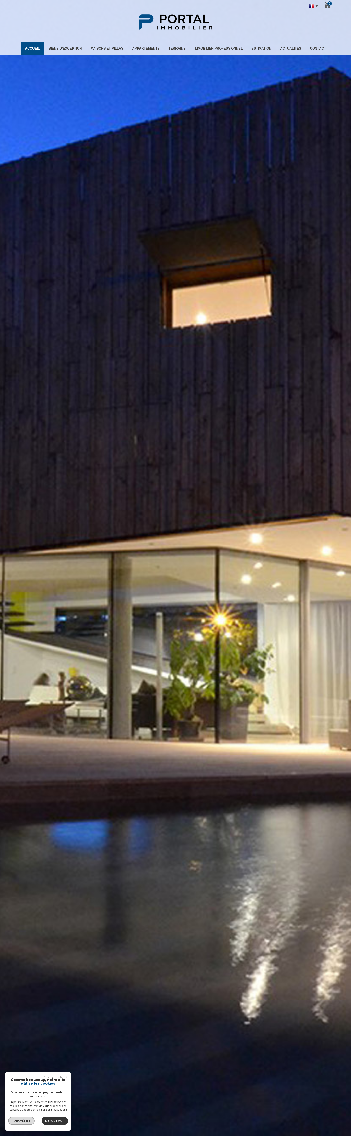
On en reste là (53, 1077)
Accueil (32, 48)
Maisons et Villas (107, 48)
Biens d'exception (65, 48)
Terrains (177, 48)
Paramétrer (21, 1121)
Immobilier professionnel (218, 48)
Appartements (146, 48)
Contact (318, 48)
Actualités (290, 48)
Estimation (261, 48)
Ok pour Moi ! (55, 1121)
